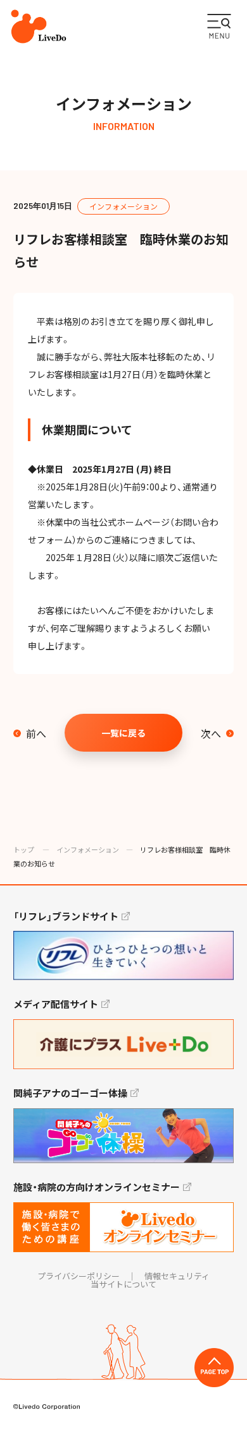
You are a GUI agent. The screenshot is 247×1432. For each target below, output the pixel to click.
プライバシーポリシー (78, 1276)
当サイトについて (123, 1284)
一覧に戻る (123, 732)
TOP (214, 1367)
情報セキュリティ (177, 1276)
